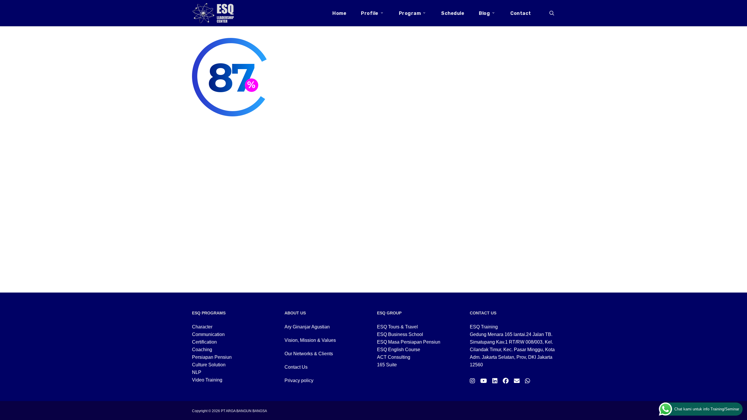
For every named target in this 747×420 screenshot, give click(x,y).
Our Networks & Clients (309, 353)
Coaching (202, 349)
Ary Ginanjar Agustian (307, 326)
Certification (204, 342)
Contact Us (296, 367)
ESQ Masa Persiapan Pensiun (408, 342)
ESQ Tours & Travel (397, 326)
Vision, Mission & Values (310, 340)
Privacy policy (299, 380)
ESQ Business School (400, 334)
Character (202, 326)
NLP (196, 372)
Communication (208, 334)
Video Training (207, 379)
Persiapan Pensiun (212, 357)
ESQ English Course (398, 349)
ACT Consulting (393, 357)
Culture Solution (209, 364)
